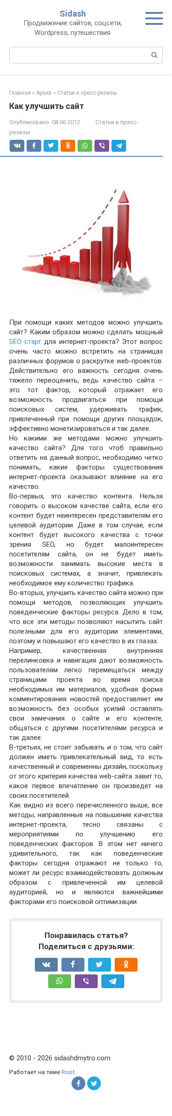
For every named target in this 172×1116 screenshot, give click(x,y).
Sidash (73, 13)
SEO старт (25, 342)
